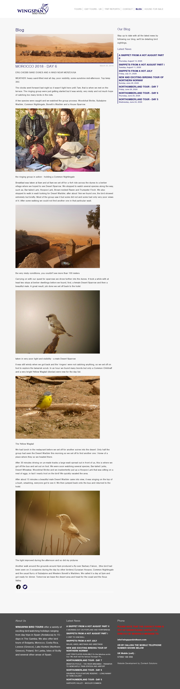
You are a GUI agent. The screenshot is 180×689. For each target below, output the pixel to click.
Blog (139, 9)
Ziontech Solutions (149, 663)
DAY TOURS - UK (93, 9)
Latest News (124, 49)
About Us (20, 620)
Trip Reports (112, 9)
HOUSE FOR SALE (154, 9)
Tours (78, 9)
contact (128, 9)
